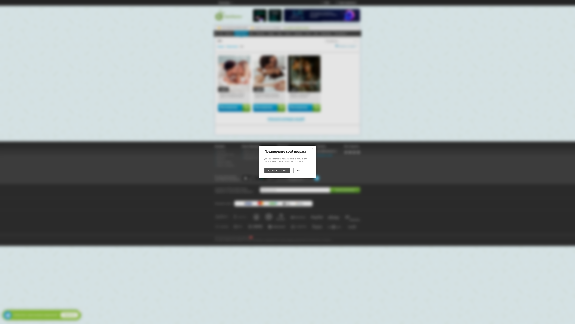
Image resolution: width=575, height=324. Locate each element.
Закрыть (313, 149)
